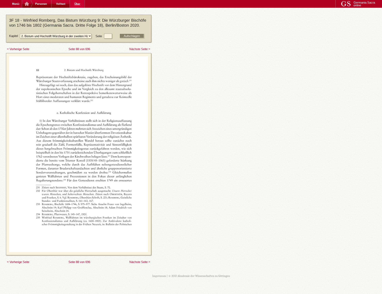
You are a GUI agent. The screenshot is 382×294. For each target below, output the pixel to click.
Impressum (159, 276)
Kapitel (13, 36)
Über (77, 3)
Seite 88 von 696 (79, 49)
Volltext (60, 3)
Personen (41, 3)
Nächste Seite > (139, 49)
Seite (99, 36)
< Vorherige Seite (18, 49)
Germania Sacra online (364, 4)
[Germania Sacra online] (26, 4)
